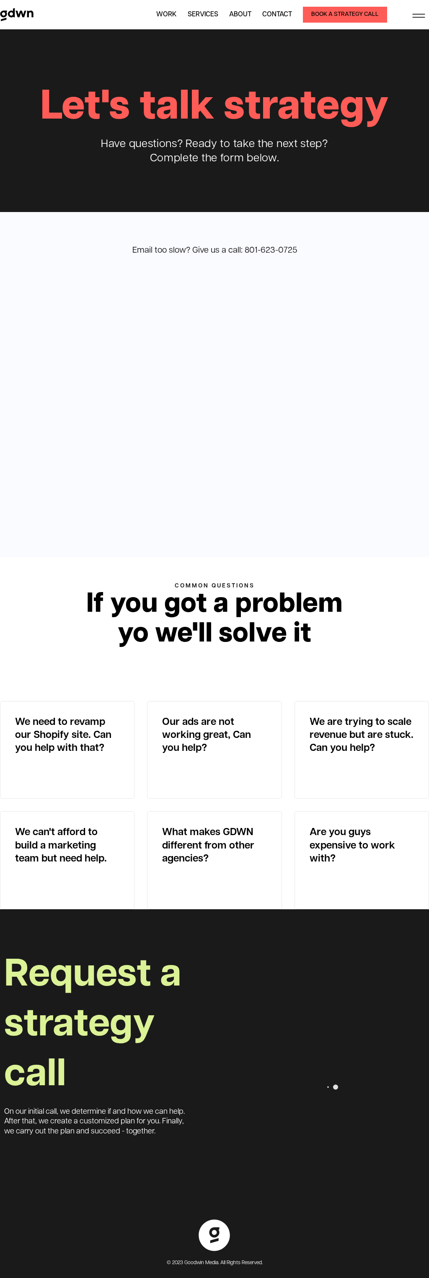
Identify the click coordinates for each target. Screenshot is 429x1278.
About (240, 14)
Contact (277, 14)
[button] (418, 14)
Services (203, 14)
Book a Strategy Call (345, 14)
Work (166, 14)
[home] (17, 14)
